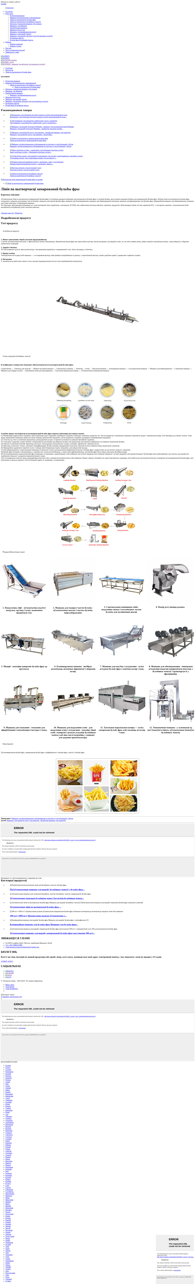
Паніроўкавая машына (18, 28)
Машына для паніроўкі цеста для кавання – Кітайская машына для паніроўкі (36, 820)
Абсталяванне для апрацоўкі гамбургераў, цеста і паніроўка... (33, 123)
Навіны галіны (15, 46)
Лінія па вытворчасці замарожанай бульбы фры (28, 140)
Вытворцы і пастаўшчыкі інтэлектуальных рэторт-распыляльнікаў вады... (38, 117)
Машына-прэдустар (17, 30)
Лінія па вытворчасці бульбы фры (23, 20)
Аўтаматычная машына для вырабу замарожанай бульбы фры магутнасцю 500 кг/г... (52, 933)
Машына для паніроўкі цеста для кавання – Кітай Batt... (31, 135)
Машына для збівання (18, 26)
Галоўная (9, 12)
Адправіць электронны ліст (11, 997)
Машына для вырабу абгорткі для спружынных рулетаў (31, 36)
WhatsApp (18, 213)
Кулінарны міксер (17, 38)
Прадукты (9, 14)
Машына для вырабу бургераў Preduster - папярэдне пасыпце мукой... (36, 129)
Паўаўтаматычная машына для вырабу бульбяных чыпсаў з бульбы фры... (47, 889)
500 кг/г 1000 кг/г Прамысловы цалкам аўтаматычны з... (38, 916)
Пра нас (8, 48)
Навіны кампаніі (16, 44)
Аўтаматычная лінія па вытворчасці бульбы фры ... (35, 907)
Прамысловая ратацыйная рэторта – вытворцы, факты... (31, 164)
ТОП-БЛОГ (9, 987)
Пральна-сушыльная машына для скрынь (26, 24)
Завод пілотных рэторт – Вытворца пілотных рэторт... (31, 152)
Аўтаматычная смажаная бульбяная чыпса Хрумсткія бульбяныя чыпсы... (47, 898)
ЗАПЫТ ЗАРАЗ (7, 961)
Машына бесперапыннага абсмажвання (25, 18)
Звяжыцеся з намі (12, 52)
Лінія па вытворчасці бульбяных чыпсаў (25, 22)
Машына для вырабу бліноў (20, 34)
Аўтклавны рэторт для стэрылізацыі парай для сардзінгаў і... (33, 158)
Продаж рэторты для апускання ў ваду (25, 170)
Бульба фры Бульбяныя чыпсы (21, 40)
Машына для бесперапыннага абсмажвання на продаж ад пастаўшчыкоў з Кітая (40, 146)
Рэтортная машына (17, 16)
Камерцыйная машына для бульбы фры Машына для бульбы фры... (44, 924)
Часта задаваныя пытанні (15, 50)
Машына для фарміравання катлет (23, 32)
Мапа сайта (9, 985)
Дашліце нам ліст (7, 213)
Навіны (8, 42)
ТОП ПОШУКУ (11, 989)
